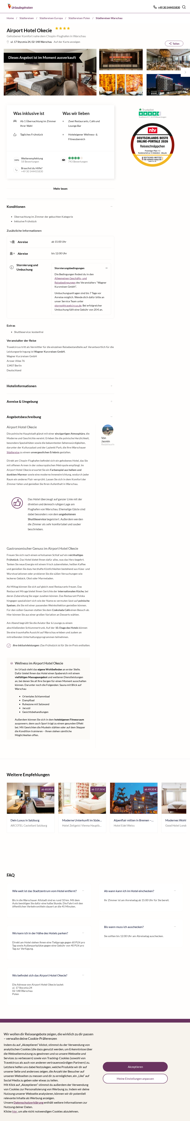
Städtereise (13, 452)
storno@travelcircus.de (68, 305)
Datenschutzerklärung (28, 1102)
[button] (184, 7)
